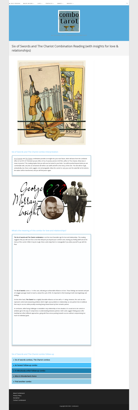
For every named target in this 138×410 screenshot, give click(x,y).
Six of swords (18, 158)
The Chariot (28, 158)
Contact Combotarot (19, 400)
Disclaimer (16, 398)
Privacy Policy (17, 395)
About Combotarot (19, 393)
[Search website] (127, 4)
